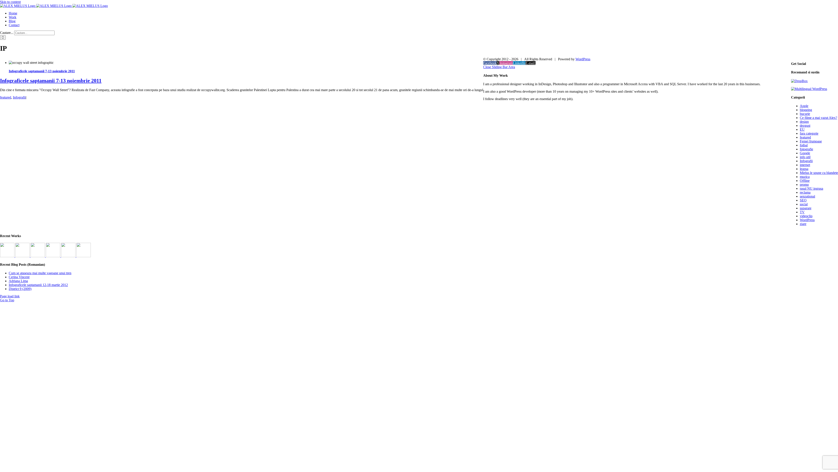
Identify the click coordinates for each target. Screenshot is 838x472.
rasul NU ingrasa (811, 188)
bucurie (805, 114)
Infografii (19, 97)
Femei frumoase (811, 141)
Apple (804, 106)
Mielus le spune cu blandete (819, 173)
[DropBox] (799, 81)
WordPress (807, 220)
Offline (805, 180)
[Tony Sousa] (7, 256)
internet (805, 165)
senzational (807, 196)
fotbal (804, 145)
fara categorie (809, 133)
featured (5, 97)
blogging (806, 110)
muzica (805, 177)
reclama (805, 192)
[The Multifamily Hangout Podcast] (38, 256)
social (804, 204)
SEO (803, 200)
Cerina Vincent (19, 277)
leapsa (804, 169)
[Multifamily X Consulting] (23, 256)
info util (805, 157)
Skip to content (10, 2)
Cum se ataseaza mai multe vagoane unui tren (40, 273)
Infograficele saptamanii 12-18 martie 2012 (38, 285)
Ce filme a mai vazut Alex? (818, 118)
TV (802, 212)
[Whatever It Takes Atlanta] (53, 256)
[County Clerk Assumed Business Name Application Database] (83, 256)
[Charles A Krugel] (68, 256)
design (804, 121)
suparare (805, 208)
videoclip (806, 216)
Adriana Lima (18, 281)
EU (802, 129)
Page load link (10, 296)
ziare (803, 224)
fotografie (806, 149)
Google (805, 153)
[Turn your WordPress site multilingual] (809, 89)
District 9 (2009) (20, 289)
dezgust (805, 125)
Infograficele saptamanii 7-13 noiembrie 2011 (42, 71)
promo (804, 184)
